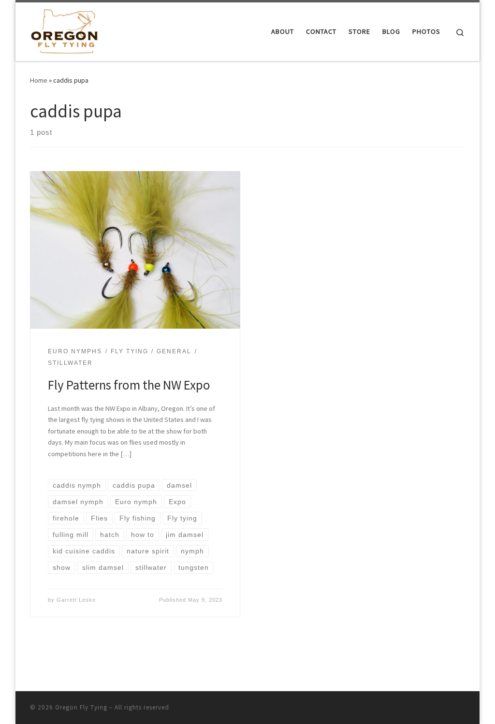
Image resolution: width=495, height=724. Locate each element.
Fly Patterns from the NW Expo (129, 384)
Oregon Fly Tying (81, 707)
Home (38, 80)
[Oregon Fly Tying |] (64, 30)
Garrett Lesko (76, 600)
